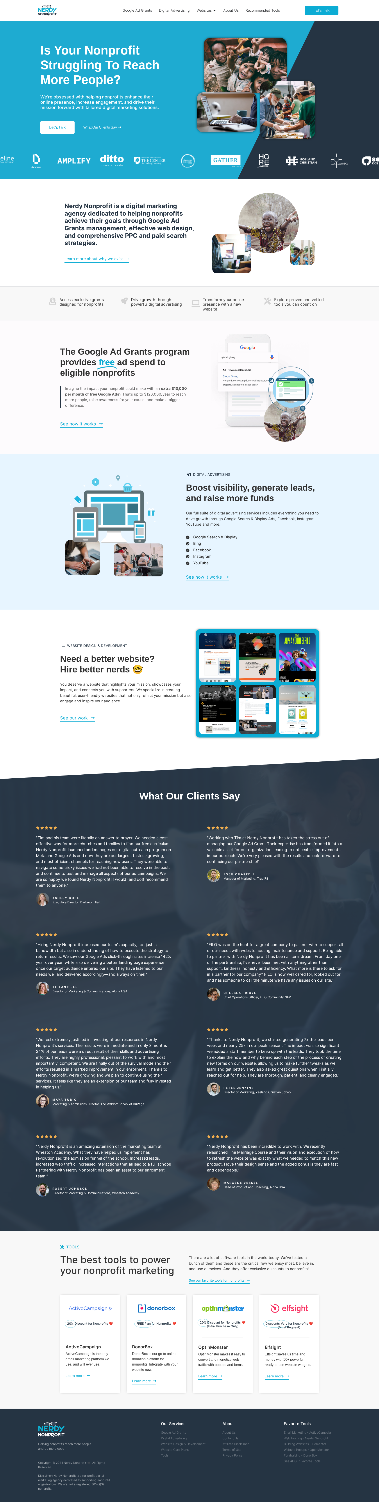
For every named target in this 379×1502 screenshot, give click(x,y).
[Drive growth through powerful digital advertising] (124, 301)
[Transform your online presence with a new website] (195, 303)
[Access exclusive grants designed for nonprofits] (52, 301)
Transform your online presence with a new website (223, 304)
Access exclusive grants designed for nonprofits (81, 302)
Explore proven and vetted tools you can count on (299, 302)
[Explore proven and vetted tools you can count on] (267, 301)
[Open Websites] (214, 10)
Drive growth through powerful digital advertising (156, 302)
